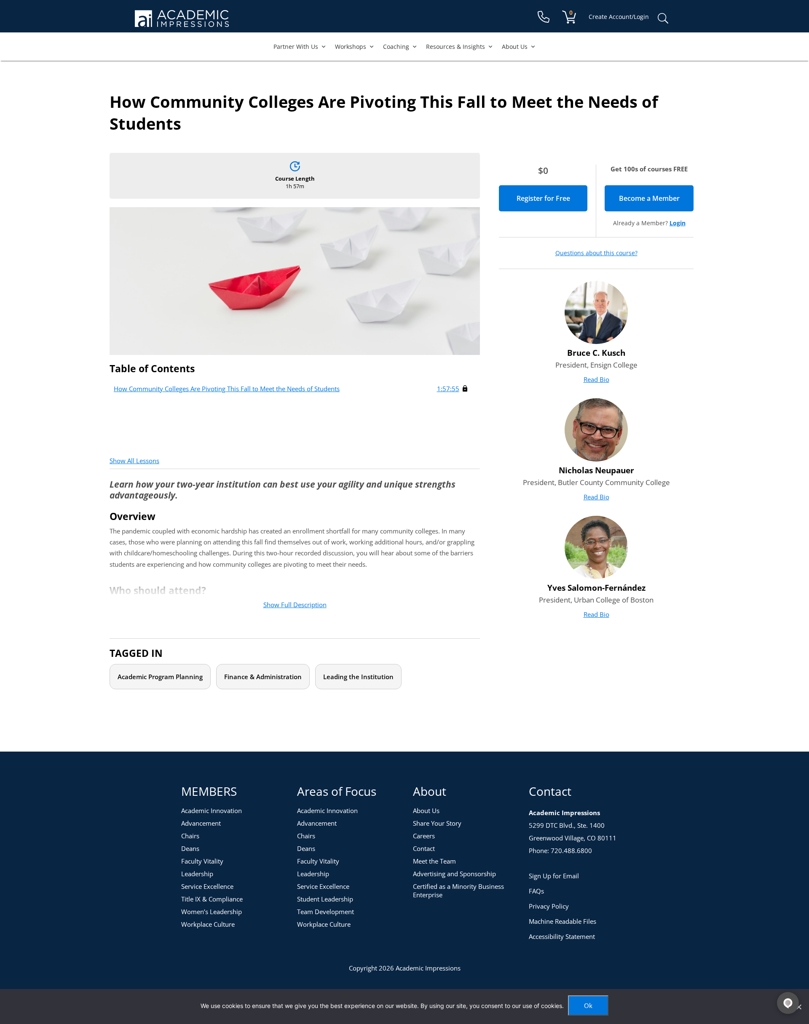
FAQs (536, 891)
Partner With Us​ (295, 47)
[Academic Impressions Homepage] (182, 22)
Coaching (396, 47)
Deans (190, 848)
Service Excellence (207, 886)
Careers (424, 836)
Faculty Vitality (202, 861)
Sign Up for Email (554, 876)
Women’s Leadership (211, 911)
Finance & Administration (263, 676)
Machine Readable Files (562, 921)
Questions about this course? (596, 253)
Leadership (197, 873)
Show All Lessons (134, 460)
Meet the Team (434, 861)
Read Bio (596, 379)
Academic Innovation (211, 810)
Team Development (325, 911)
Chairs (190, 836)
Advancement (201, 823)
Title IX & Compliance (212, 899)
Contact (424, 848)
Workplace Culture (208, 924)
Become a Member (656, 198)
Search (662, 18)
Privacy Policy (549, 906)
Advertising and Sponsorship (454, 873)
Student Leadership (325, 899)
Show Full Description (295, 604)
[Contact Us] (543, 17)
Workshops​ (350, 47)
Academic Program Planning (160, 676)
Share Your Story (437, 823)
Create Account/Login (619, 17)
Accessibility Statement (562, 936)
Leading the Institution (358, 676)
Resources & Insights (455, 47)
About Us (515, 47)
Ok (588, 1005)
